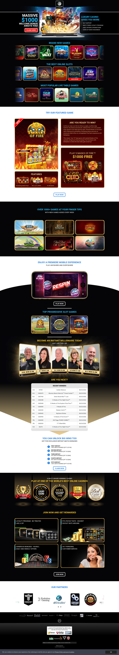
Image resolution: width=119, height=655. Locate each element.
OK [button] (111, 652)
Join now (59, 574)
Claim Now (59, 468)
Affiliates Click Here (59, 645)
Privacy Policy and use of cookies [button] (64, 652)
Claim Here (31, 30)
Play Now (59, 195)
